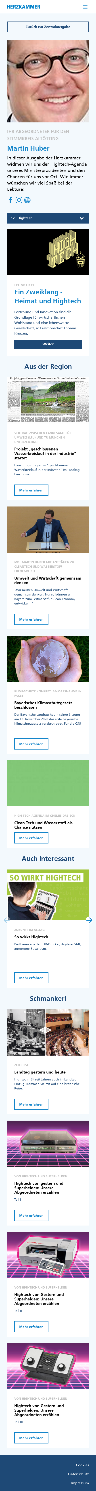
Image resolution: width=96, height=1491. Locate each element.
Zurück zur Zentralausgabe (48, 27)
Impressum (80, 1483)
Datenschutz (78, 1474)
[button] (89, 920)
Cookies (82, 1465)
